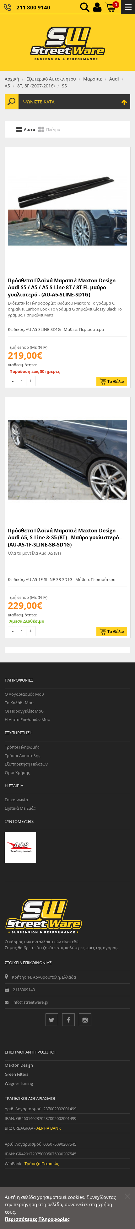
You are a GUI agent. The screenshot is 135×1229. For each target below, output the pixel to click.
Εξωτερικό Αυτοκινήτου (51, 79)
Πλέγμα (53, 129)
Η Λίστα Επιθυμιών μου (27, 719)
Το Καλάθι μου (19, 702)
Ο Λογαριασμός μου (24, 694)
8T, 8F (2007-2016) (36, 86)
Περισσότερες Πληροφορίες (37, 1219)
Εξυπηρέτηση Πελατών (26, 764)
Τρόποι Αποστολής (22, 755)
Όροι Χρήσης (17, 772)
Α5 (7, 86)
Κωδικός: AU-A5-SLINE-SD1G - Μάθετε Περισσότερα (56, 329)
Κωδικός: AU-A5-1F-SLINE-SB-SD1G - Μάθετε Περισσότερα (62, 579)
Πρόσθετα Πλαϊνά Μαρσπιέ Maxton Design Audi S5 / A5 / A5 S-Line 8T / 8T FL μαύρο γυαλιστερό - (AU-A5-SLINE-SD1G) (62, 287)
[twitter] (52, 1019)
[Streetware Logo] (67, 42)
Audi (114, 79)
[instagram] (85, 1019)
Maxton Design (19, 1065)
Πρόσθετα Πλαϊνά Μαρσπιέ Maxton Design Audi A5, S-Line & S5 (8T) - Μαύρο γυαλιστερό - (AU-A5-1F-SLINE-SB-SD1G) (65, 537)
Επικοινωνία (16, 800)
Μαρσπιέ (92, 79)
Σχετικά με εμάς (20, 808)
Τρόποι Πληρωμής (22, 747)
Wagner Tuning (19, 1083)
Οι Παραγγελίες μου (24, 711)
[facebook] (68, 1019)
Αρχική (12, 79)
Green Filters (16, 1074)
